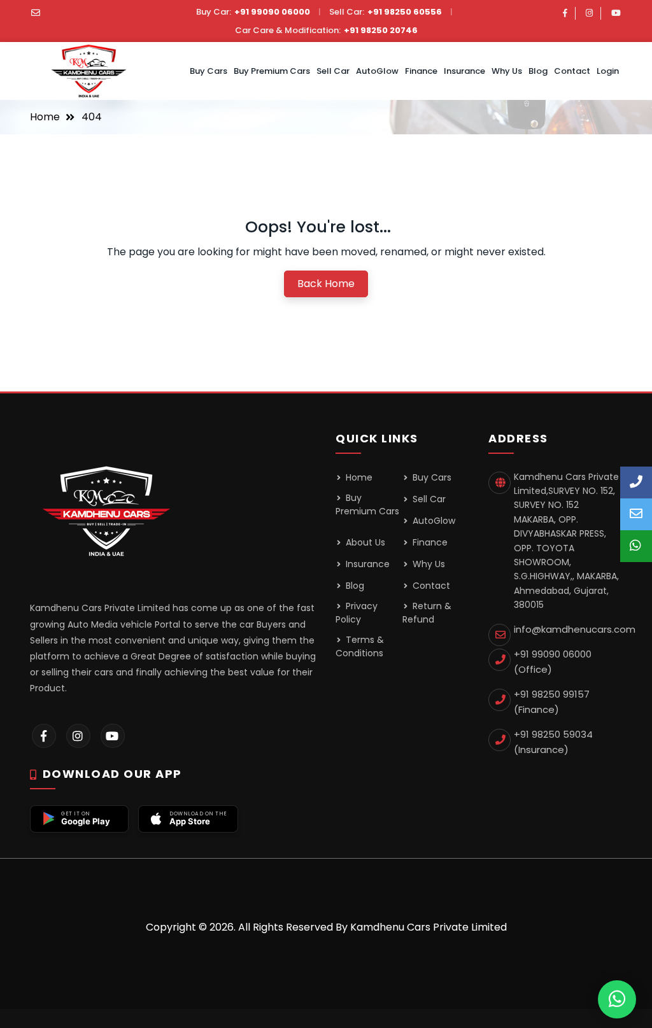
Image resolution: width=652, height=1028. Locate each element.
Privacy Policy (357, 613)
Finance (421, 71)
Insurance (366, 564)
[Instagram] (589, 13)
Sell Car (333, 71)
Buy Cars (208, 71)
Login (608, 71)
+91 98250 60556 (404, 12)
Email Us (636, 514)
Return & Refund (426, 613)
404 (92, 116)
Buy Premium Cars (272, 71)
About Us (364, 542)
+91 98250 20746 (381, 30)
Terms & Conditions (360, 646)
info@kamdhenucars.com (574, 629)
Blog (538, 71)
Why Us (507, 71)
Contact (572, 71)
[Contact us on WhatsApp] (617, 999)
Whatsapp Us (636, 546)
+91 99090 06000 (272, 12)
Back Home (326, 283)
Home (45, 116)
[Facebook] (565, 13)
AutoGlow (377, 71)
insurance (464, 71)
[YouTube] (616, 13)
